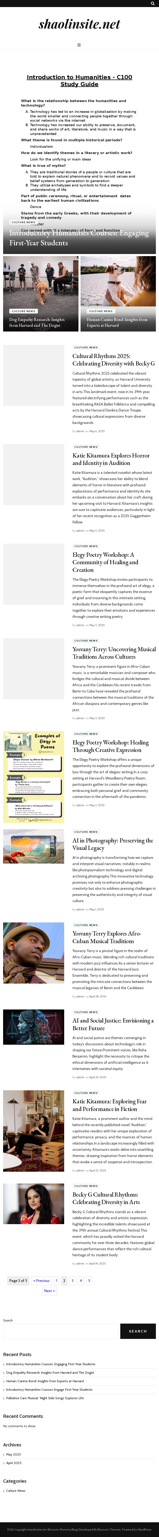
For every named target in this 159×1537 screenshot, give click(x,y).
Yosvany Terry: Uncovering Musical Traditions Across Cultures (114, 653)
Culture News (23, 222)
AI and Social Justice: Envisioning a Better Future (113, 1024)
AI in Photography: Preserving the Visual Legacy (112, 844)
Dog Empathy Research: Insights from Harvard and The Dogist (50, 1373)
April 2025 (14, 1463)
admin (80, 431)
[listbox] (79, 194)
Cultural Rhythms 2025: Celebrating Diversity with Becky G (113, 359)
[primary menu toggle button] (79, 45)
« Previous (41, 1280)
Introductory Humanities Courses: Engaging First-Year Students (79, 238)
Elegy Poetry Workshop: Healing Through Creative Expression (110, 746)
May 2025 (13, 1454)
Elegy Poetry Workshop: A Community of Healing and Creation (105, 562)
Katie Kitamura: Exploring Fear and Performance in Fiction (109, 1105)
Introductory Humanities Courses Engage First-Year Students (49, 1390)
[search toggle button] (153, 4)
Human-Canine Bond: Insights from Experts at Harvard (45, 1381)
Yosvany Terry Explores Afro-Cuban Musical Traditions (106, 937)
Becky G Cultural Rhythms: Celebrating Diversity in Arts (106, 1198)
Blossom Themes (109, 1529)
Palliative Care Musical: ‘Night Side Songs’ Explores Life (45, 1398)
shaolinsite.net (79, 23)
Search (8, 1320)
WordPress (145, 1529)
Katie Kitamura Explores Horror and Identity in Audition (111, 459)
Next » (49, 1291)
